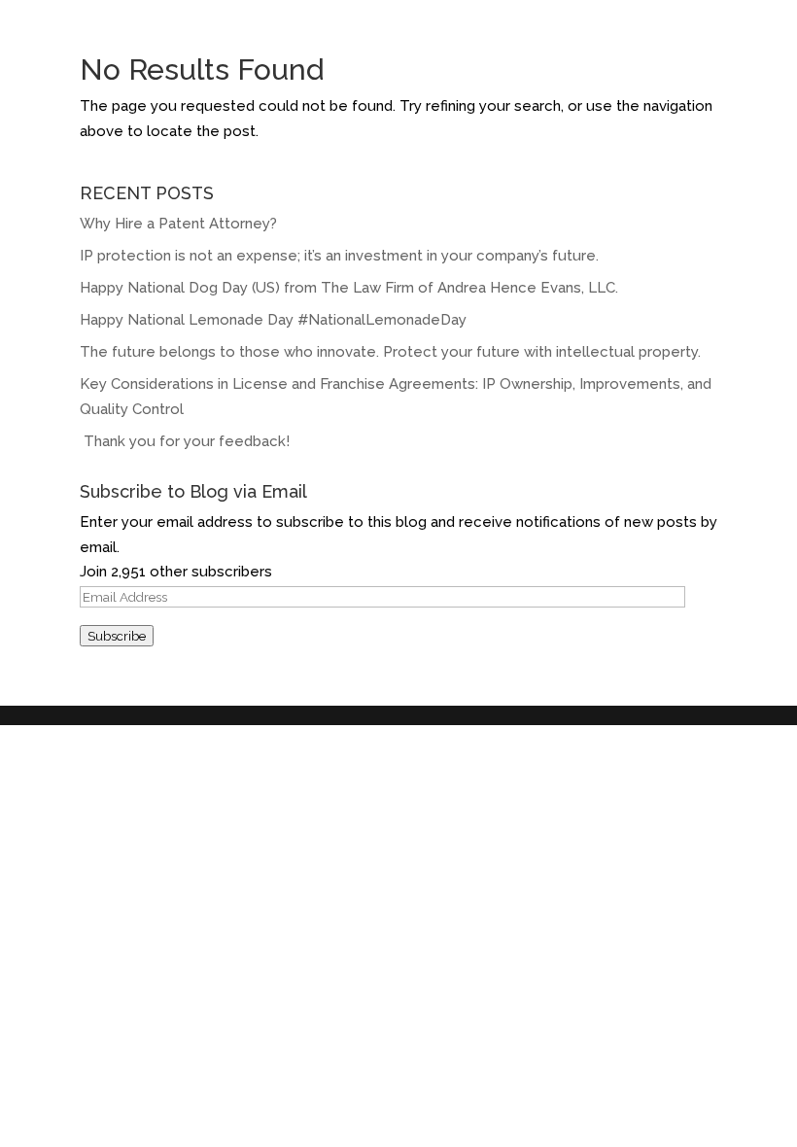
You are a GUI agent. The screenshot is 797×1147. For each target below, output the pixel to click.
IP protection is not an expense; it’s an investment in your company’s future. (339, 255)
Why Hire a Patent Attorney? (178, 223)
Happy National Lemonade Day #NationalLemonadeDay (273, 320)
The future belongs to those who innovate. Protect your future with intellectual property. (390, 352)
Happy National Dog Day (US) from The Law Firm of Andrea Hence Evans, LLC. (349, 287)
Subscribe (116, 635)
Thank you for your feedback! (187, 441)
